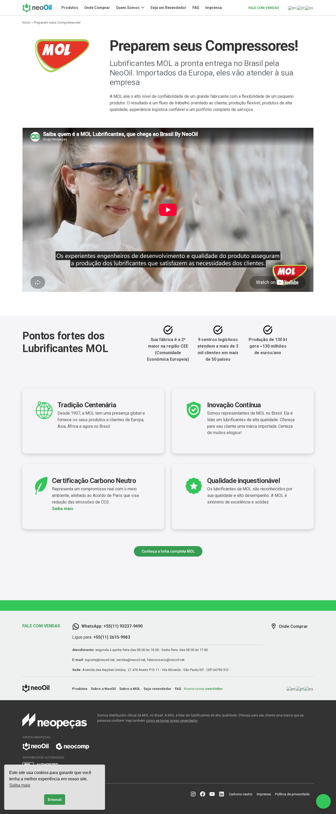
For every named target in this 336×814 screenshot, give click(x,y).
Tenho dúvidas (288, 767)
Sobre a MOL (129, 689)
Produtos (69, 8)
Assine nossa (203, 689)
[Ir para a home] (36, 690)
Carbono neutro (241, 794)
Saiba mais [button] (19, 785)
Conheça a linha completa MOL (168, 551)
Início (26, 22)
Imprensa (213, 8)
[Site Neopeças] (55, 741)
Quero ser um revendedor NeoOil (288, 754)
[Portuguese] (301, 8)
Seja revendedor (157, 689)
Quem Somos (128, 8)
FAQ (195, 8)
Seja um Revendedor (168, 8)
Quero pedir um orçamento (287, 741)
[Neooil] (38, 8)
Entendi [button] (55, 799)
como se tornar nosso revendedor (171, 721)
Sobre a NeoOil (103, 689)
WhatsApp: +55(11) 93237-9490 (112, 626)
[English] (292, 8)
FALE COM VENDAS (263, 8)
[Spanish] (309, 8)
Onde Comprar (97, 8)
